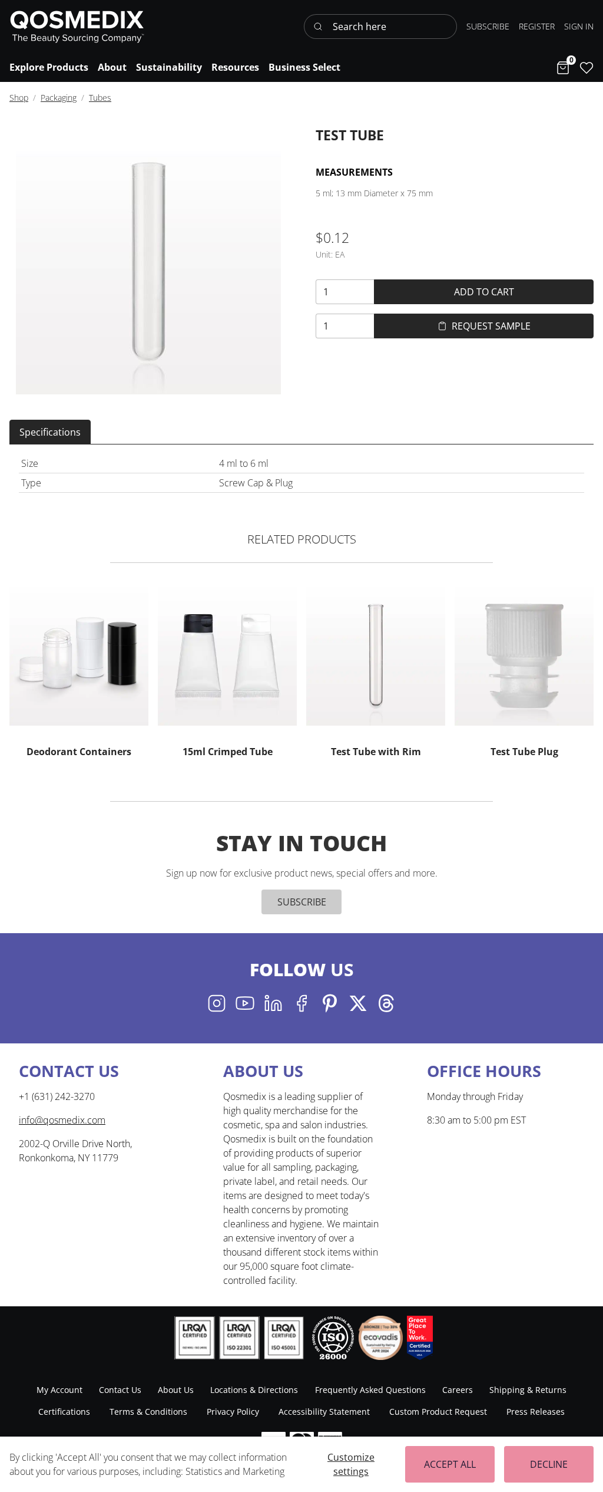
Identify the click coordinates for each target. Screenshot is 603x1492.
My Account (59, 1389)
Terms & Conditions (148, 1411)
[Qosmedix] (77, 26)
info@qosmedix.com (62, 1120)
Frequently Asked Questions (370, 1389)
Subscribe (301, 901)
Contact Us (120, 1389)
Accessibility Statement (324, 1411)
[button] (578, 26)
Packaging (59, 97)
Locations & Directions (254, 1389)
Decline (549, 1464)
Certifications (64, 1411)
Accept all (450, 1464)
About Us (176, 1389)
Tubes (100, 97)
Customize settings (351, 1464)
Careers (457, 1389)
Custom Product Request (438, 1411)
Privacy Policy (233, 1411)
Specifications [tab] (50, 432)
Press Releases (535, 1411)
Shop (18, 97)
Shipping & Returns (527, 1389)
